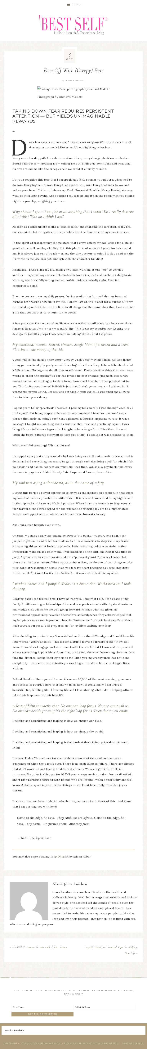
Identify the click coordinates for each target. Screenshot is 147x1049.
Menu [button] (76, 4)
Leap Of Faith (60, 856)
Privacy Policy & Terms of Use (98, 1043)
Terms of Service (132, 1043)
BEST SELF (73, 25)
